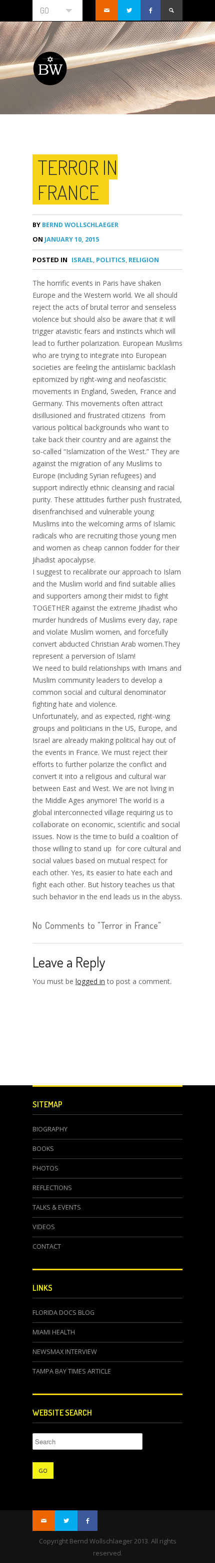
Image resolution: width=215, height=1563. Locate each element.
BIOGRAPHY (50, 1129)
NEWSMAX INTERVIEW (64, 1351)
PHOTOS (45, 1168)
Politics (111, 259)
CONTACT (46, 1246)
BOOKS (43, 1148)
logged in (90, 981)
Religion (143, 259)
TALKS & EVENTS (56, 1207)
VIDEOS (43, 1227)
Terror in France (78, 179)
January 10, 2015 (65, 239)
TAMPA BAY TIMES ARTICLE (71, 1371)
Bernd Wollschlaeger (75, 225)
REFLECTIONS (52, 1188)
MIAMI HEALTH (53, 1332)
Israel (82, 259)
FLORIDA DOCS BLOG (63, 1312)
